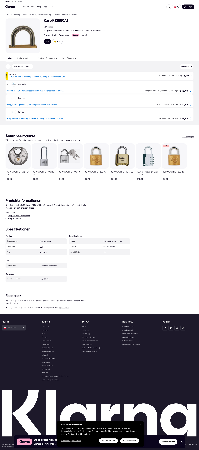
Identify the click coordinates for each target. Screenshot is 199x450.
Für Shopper (9, 2)
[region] (100, 434)
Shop (39, 7)
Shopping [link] (16, 15)
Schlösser (102, 30)
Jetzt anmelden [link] (168, 442)
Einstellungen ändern (71, 441)
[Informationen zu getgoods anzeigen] (8, 84)
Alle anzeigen (188, 137)
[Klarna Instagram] (183, 327)
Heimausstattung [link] (44, 15)
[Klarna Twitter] (177, 327)
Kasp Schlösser (14, 218)
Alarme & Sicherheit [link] (60, 15)
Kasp (41, 247)
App (45, 7)
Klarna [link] (8, 15)
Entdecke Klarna (28, 7)
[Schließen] (140, 424)
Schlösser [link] (74, 15)
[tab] (9, 58)
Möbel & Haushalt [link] (29, 15)
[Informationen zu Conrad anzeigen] (8, 112)
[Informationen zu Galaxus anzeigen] (8, 98)
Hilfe (51, 7)
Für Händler (19, 2)
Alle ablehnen (108, 441)
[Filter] (8, 66)
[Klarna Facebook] (165, 327)
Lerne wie (83, 35)
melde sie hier (64, 308)
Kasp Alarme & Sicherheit (19, 216)
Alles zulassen (129, 441)
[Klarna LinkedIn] (171, 327)
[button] (176, 6)
